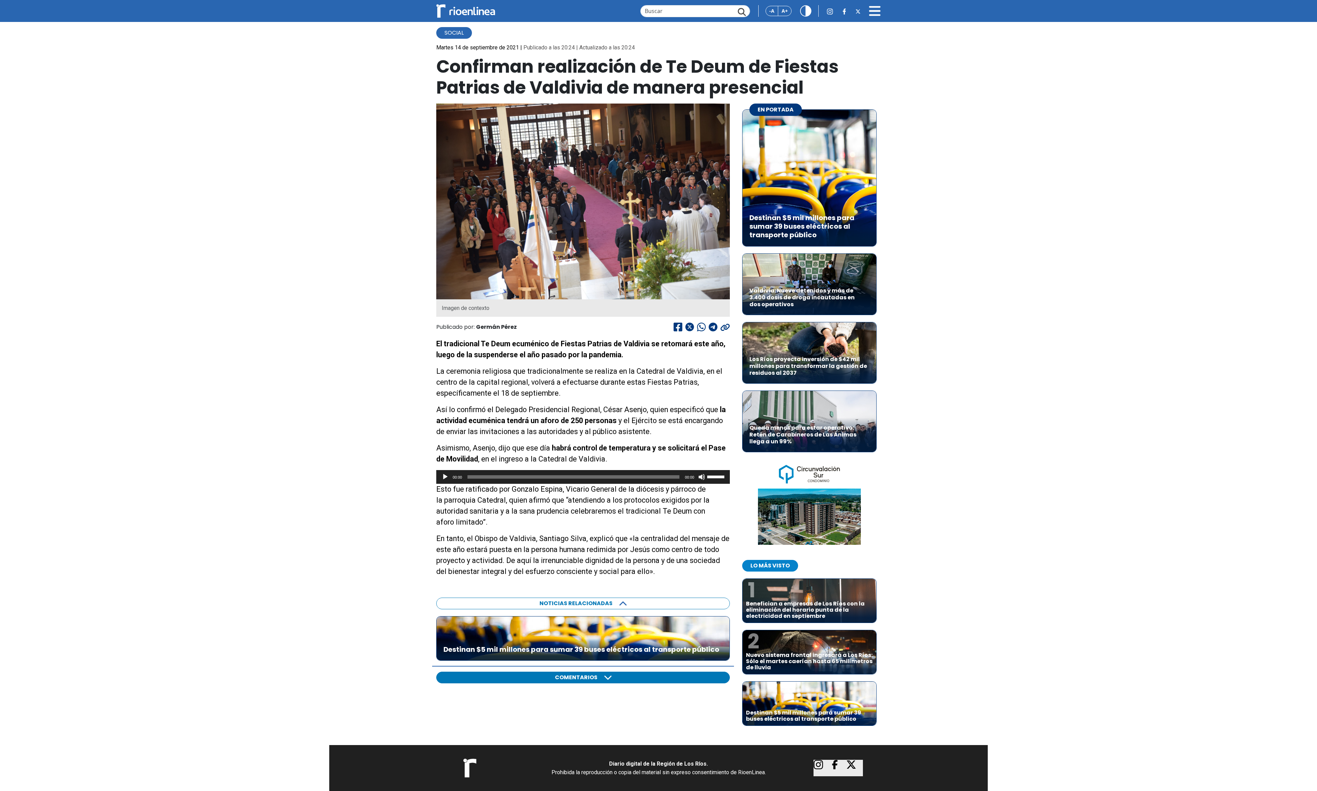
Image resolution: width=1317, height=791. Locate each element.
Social (454, 33)
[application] (583, 477)
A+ (785, 11)
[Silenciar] (701, 477)
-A (771, 11)
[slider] (716, 476)
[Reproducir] (445, 477)
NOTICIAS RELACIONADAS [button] (576, 603)
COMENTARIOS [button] (576, 677)
